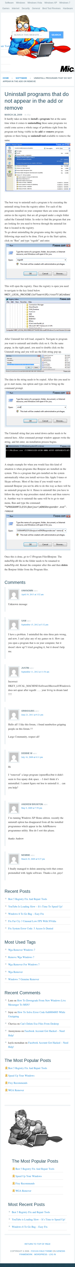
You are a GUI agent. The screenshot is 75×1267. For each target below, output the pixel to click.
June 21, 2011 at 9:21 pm (32, 714)
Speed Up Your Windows (21, 1075)
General (36, 8)
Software (9, 2)
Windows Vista (34, 2)
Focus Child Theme (41, 1251)
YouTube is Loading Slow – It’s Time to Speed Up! (35, 906)
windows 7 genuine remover (23, 979)
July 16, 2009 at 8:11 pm (32, 757)
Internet (15, 8)
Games (5, 8)
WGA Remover (16, 1090)
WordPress (40, 1254)
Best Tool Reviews (51, 8)
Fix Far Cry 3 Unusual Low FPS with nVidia (32, 921)
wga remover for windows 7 (24, 964)
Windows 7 (64, 2)
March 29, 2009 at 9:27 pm (33, 858)
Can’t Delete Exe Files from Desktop (39, 1023)
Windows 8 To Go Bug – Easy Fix (26, 913)
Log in (52, 1254)
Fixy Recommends (17, 1083)
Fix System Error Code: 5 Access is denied (30, 928)
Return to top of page (37, 1244)
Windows (20, 2)
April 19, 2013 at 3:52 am (32, 594)
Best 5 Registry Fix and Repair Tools (27, 899)
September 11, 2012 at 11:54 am (35, 671)
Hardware (68, 8)
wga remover (15, 972)
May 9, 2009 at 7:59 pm (31, 807)
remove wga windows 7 (21, 957)
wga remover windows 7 (21, 949)
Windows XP (50, 2)
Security (26, 8)
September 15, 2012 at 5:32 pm (34, 624)
